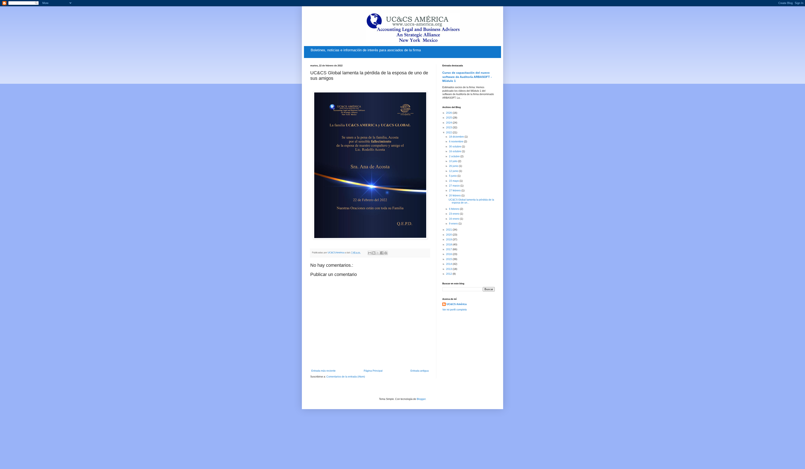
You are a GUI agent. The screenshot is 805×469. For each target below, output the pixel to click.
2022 (449, 132)
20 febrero (455, 195)
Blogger (421, 399)
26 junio (454, 166)
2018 (449, 244)
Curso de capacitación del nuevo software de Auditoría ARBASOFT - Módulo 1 (467, 76)
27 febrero (455, 190)
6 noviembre (456, 141)
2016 (449, 254)
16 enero (454, 218)
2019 (449, 239)
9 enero (453, 223)
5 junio (453, 175)
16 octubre (455, 151)
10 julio (453, 161)
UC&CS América (457, 304)
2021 (449, 229)
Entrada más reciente (323, 370)
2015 (449, 259)
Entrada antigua (419, 370)
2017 (449, 249)
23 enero (454, 213)
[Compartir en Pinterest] (386, 253)
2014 (449, 264)
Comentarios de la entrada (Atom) (345, 376)
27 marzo (454, 185)
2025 (449, 117)
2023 (449, 127)
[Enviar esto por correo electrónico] (370, 253)
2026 (449, 112)
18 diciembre (457, 136)
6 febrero (454, 208)
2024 (449, 122)
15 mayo (454, 180)
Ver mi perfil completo (454, 309)
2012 (449, 273)
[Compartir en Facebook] (382, 253)
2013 (449, 269)
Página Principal (373, 370)
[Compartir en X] (378, 253)
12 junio (454, 171)
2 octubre (454, 156)
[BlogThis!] (374, 253)
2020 (449, 234)
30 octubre (455, 146)
